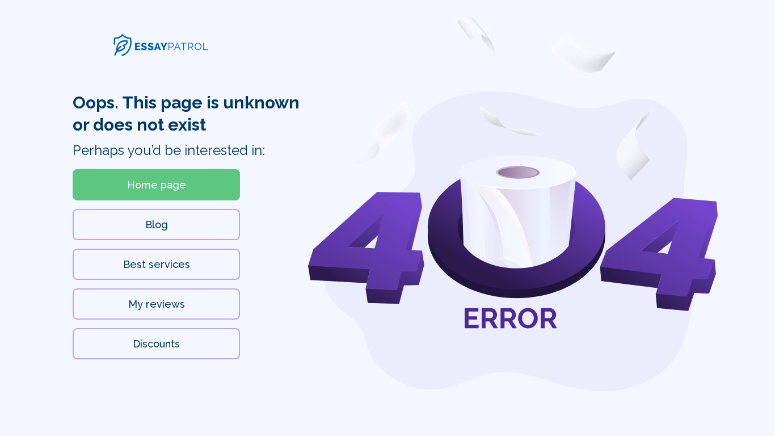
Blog (156, 224)
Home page (156, 185)
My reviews (156, 304)
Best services (156, 264)
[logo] (161, 53)
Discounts (156, 344)
